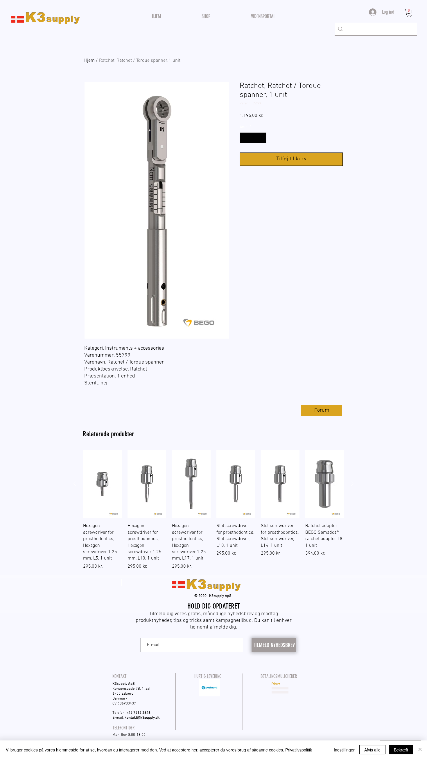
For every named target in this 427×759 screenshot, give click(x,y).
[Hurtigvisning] (102, 484)
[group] (213, 509)
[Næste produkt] (352, 483)
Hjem (89, 60)
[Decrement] (244, 138)
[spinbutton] (253, 138)
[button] (409, 13)
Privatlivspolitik (298, 750)
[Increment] (261, 138)
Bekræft (401, 750)
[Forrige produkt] (74, 483)
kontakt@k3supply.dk (142, 718)
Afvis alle (372, 750)
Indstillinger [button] (344, 750)
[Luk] (420, 749)
